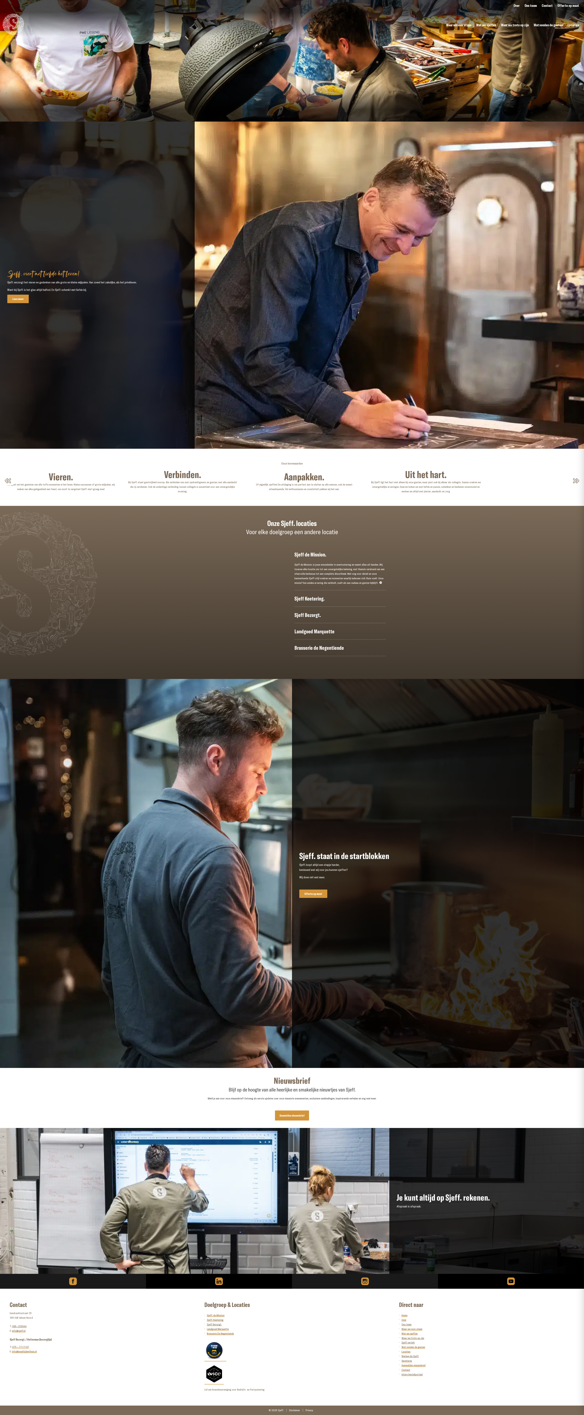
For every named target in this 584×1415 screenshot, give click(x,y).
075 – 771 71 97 (20, 1347)
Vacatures (406, 1360)
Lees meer (18, 299)
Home (404, 1315)
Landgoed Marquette (218, 1329)
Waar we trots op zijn (515, 25)
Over (517, 5)
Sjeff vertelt (408, 1342)
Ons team (531, 5)
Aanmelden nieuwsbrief (292, 1115)
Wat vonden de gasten (548, 25)
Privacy (309, 1410)
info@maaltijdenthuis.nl (24, 1351)
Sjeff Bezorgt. (214, 1324)
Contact (547, 5)
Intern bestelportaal (412, 1374)
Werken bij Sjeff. (410, 1356)
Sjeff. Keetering (215, 1320)
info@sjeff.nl (19, 1330)
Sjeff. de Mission (215, 1315)
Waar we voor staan (458, 25)
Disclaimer (294, 1410)
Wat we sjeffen (486, 25)
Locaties (573, 25)
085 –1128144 (19, 1326)
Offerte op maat (568, 5)
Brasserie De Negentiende (220, 1333)
